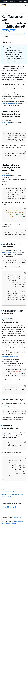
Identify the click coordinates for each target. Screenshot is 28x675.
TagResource (5, 356)
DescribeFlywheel (6, 252)
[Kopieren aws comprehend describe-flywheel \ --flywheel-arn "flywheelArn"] (25, 260)
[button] (7, 42)
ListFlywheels (5, 434)
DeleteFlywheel (6, 405)
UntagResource (13, 356)
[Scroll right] (22, 5)
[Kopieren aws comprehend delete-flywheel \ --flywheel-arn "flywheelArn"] (25, 411)
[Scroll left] (8, 5)
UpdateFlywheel (6, 319)
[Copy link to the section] (2, 111)
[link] (20, 13)
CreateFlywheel (6, 122)
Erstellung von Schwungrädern (10, 103)
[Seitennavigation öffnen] (2, 9)
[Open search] (25, 5)
